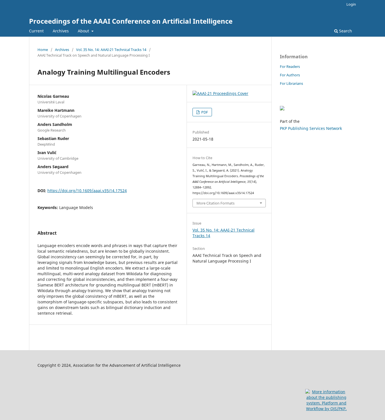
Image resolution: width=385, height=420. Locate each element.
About (84, 31)
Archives (61, 31)
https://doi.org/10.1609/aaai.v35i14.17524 (87, 190)
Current (36, 31)
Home (42, 49)
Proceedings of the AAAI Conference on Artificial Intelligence (131, 21)
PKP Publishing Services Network (311, 128)
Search (345, 31)
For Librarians (291, 83)
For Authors (290, 74)
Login (351, 4)
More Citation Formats (215, 203)
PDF (204, 112)
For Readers (290, 66)
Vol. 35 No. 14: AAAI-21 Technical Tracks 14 (111, 49)
